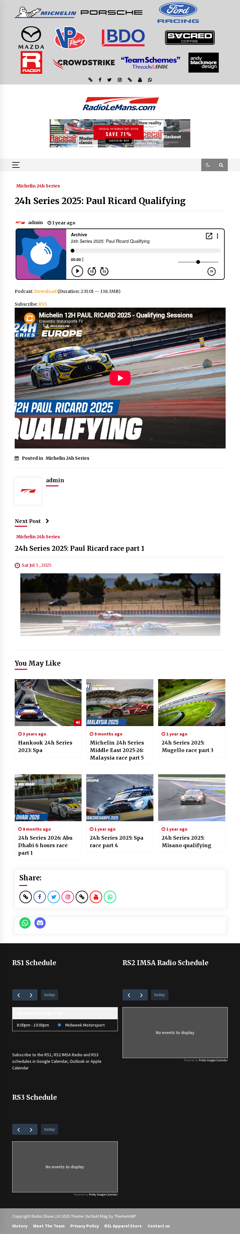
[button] (207, 165)
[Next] (31, 994)
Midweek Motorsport (85, 1025)
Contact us (159, 1226)
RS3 (94, 1054)
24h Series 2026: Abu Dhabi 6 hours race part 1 (45, 845)
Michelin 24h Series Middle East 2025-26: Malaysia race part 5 (117, 750)
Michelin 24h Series (38, 185)
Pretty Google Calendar (213, 1060)
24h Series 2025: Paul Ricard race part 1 (79, 548)
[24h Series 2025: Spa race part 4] (119, 797)
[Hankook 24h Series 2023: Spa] (48, 702)
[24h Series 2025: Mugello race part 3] (191, 702)
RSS (42, 304)
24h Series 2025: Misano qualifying (186, 841)
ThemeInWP (125, 1216)
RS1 (48, 1054)
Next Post (28, 521)
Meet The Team (49, 1226)
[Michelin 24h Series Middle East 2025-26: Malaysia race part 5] (119, 702)
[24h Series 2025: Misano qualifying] (191, 797)
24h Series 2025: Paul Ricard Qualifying (100, 201)
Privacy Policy (84, 1226)
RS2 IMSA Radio (68, 1054)
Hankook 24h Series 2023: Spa (45, 746)
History (20, 1226)
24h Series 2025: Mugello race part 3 (187, 746)
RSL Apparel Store (123, 1226)
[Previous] (18, 994)
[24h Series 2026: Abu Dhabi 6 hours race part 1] (48, 797)
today (49, 994)
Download (45, 291)
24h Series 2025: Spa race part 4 (116, 841)
